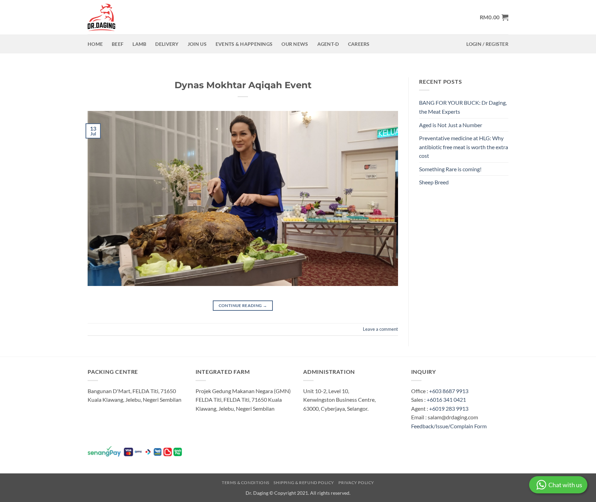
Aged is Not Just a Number (450, 125)
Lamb (139, 44)
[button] (494, 17)
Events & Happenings (244, 44)
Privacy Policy (356, 482)
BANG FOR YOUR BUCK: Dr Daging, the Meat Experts (463, 107)
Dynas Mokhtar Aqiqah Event (243, 85)
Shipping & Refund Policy (304, 482)
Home (95, 44)
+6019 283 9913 (448, 408)
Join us (197, 44)
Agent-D (328, 44)
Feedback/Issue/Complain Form (449, 426)
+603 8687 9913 (448, 391)
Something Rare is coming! (450, 169)
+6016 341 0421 (446, 399)
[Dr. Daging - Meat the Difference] (103, 17)
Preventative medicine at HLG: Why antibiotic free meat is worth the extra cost (463, 147)
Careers (359, 44)
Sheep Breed (434, 182)
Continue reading (243, 305)
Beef (117, 44)
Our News (294, 44)
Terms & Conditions (245, 482)
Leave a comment (380, 329)
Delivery (166, 44)
